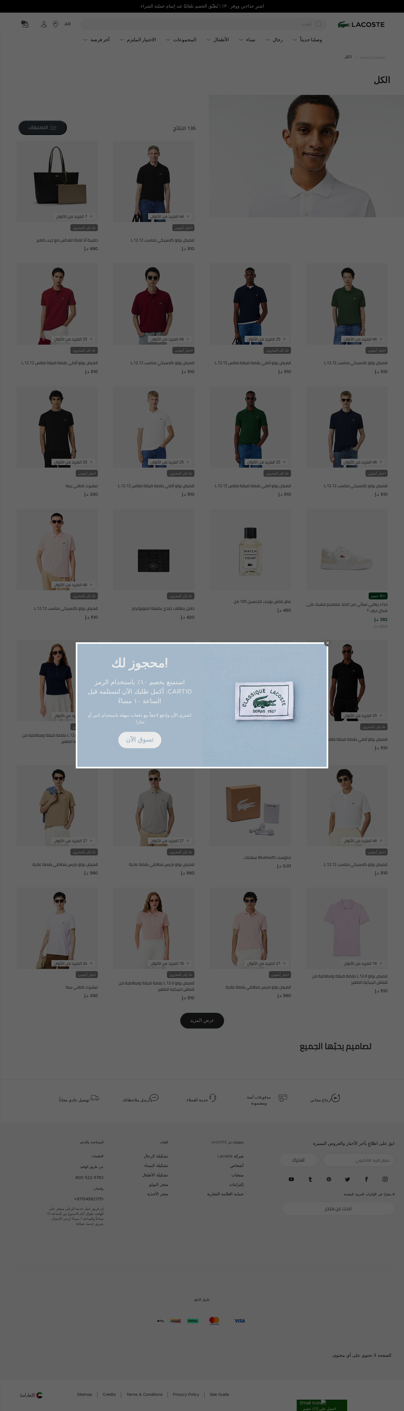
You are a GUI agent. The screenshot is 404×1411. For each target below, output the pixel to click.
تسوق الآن (140, 740)
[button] (327, 642)
